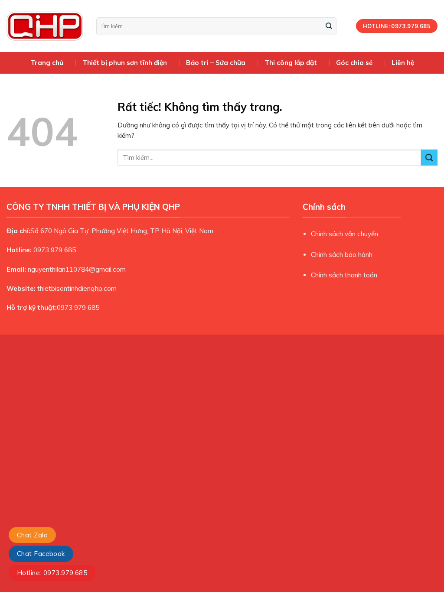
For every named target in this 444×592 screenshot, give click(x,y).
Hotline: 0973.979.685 (52, 573)
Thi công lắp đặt (290, 63)
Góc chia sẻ (354, 63)
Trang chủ (46, 63)
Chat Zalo (32, 535)
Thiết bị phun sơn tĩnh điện (124, 63)
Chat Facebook (41, 554)
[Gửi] (329, 26)
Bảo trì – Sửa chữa (215, 63)
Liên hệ (403, 63)
